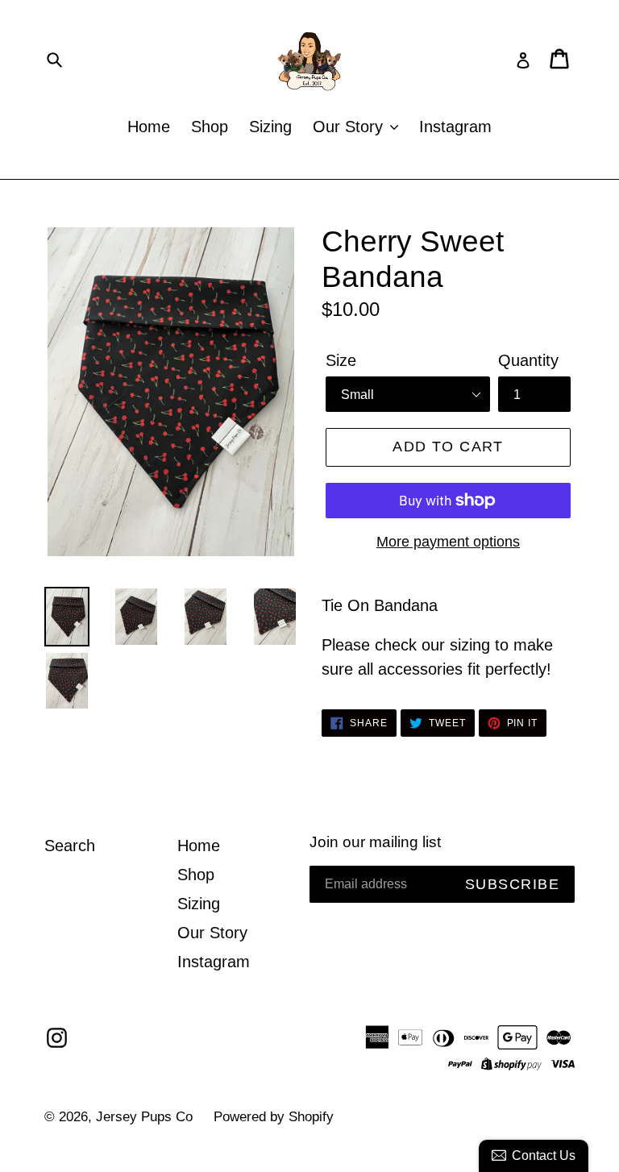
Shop (209, 126)
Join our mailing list (375, 841)
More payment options (448, 542)
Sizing (270, 126)
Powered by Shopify (274, 1116)
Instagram (455, 126)
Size (341, 360)
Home (148, 126)
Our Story (350, 126)
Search (69, 845)
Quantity (528, 360)
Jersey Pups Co (144, 1116)
